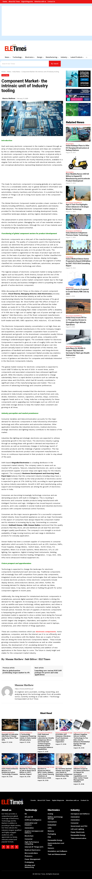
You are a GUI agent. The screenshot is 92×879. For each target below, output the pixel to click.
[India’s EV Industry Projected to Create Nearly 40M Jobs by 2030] (78, 278)
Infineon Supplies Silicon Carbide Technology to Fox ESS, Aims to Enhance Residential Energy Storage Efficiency (82, 739)
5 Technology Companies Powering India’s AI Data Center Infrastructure (28, 737)
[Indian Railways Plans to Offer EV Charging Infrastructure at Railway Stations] (78, 134)
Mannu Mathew (8, 98)
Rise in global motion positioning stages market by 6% (16, 672)
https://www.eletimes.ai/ (24, 689)
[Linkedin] (8, 847)
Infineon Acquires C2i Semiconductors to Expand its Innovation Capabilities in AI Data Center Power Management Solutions (81, 775)
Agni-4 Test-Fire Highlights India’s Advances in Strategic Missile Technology (77, 207)
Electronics (59, 767)
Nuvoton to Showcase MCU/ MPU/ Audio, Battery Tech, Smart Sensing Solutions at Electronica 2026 (46, 773)
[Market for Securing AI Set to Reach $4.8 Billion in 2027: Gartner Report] (28, 759)
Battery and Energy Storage (64, 732)
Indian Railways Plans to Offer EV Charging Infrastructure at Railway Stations (77, 148)
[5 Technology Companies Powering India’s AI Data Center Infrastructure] (28, 725)
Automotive (70, 144)
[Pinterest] (12, 847)
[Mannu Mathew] (7, 692)
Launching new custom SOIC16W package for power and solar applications (48, 673)
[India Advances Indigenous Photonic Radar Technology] (78, 221)
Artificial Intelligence (8, 732)
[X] (16, 847)
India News (16, 72)
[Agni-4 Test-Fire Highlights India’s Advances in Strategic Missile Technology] (78, 193)
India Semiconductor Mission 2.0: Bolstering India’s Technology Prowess (10, 771)
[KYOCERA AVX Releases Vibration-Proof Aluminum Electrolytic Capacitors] (64, 725)
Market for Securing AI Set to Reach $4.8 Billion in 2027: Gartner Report (28, 771)
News (9, 72)
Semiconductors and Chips (82, 732)
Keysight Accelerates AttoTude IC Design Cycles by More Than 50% (10, 737)
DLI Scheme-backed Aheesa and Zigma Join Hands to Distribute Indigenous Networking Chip (64, 772)
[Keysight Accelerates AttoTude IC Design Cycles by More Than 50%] (10, 725)
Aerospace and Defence (74, 202)
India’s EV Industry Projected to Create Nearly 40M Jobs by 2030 (77, 291)
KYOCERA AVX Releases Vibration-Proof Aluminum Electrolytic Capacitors (63, 738)
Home (3, 72)
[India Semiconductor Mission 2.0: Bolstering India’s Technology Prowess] (10, 759)
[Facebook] (3, 847)
